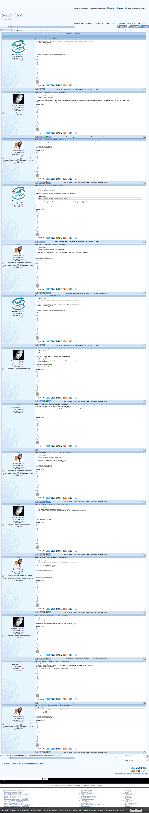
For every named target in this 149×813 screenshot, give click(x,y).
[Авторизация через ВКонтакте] (37, 59)
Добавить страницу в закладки (83, 23)
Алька (18, 139)
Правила (112, 8)
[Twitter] (47, 85)
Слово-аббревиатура (87, 796)
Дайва (127, 799)
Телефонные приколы (96, 785)
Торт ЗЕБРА (7, 793)
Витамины (70, 785)
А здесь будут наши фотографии (90, 804)
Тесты (113, 23)
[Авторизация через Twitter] (37, 82)
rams (18, 92)
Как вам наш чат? (9, 796)
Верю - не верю (85, 807)
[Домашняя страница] (42, 89)
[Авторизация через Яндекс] (37, 71)
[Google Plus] (64, 85)
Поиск (121, 8)
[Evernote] (59, 85)
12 (70, 615)
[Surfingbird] (49, 85)
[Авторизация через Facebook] (37, 63)
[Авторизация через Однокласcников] (37, 74)
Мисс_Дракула (129, 803)
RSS (144, 23)
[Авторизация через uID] (37, 67)
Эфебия (2, 30)
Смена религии (85, 806)
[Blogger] (69, 85)
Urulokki (18, 661)
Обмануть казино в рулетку (12, 799)
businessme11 (25, 800)
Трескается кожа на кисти (11, 800)
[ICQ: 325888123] (48, 182)
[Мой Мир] (56, 85)
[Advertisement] (103, 16)
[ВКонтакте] (71, 85)
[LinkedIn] (52, 85)
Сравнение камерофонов (81, 785)
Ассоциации (84, 792)
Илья (126, 801)
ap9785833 (20, 803)
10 (70, 504)
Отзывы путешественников (12, 806)
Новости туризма (9, 803)
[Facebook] (74, 85)
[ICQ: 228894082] (48, 137)
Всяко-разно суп (9, 801)
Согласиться (136, 810)
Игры (107, 23)
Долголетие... (85, 803)
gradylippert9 (19, 801)
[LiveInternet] (61, 85)
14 (71, 705)
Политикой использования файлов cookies (110, 810)
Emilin (126, 800)
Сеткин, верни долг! (130, 807)
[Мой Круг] (76, 85)
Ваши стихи (84, 801)
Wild (126, 804)
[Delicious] (54, 85)
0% (22, 59)
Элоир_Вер (128, 794)
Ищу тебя (6, 797)
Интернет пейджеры (22, 30)
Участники (121, 23)
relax (18, 404)
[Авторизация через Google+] (37, 78)
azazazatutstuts (17, 793)
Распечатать (5, 763)
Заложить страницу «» (29, 763)
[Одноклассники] (66, 85)
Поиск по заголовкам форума (136, 8)
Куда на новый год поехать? (12, 804)
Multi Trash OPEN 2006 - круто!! (13, 794)
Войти (75, 8)
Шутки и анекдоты (86, 793)
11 (68, 557)
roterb (20, 792)
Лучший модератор (86, 797)
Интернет (13, 30)
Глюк (13, 29)
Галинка (127, 806)
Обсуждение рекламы (10, 792)
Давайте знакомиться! (87, 799)
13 (70, 661)
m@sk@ (127, 796)
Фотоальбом (131, 23)
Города (83, 794)
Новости (83, 800)
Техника (7, 30)
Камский (127, 797)
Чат (139, 23)
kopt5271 (25, 799)
